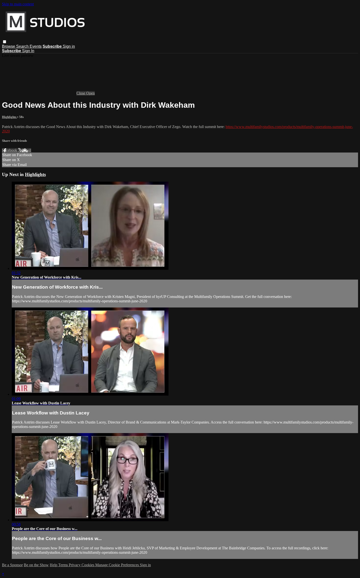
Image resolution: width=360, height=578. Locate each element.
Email (26, 150)
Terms (63, 565)
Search (23, 46)
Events (36, 46)
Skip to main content (18, 4)
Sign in (69, 46)
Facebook (10, 150)
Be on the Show (36, 565)
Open (90, 93)
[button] (4, 41)
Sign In (28, 51)
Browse (9, 46)
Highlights (9, 117)
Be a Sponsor (12, 565)
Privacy (75, 565)
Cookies (88, 565)
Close (81, 93)
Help (54, 565)
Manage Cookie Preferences (117, 565)
